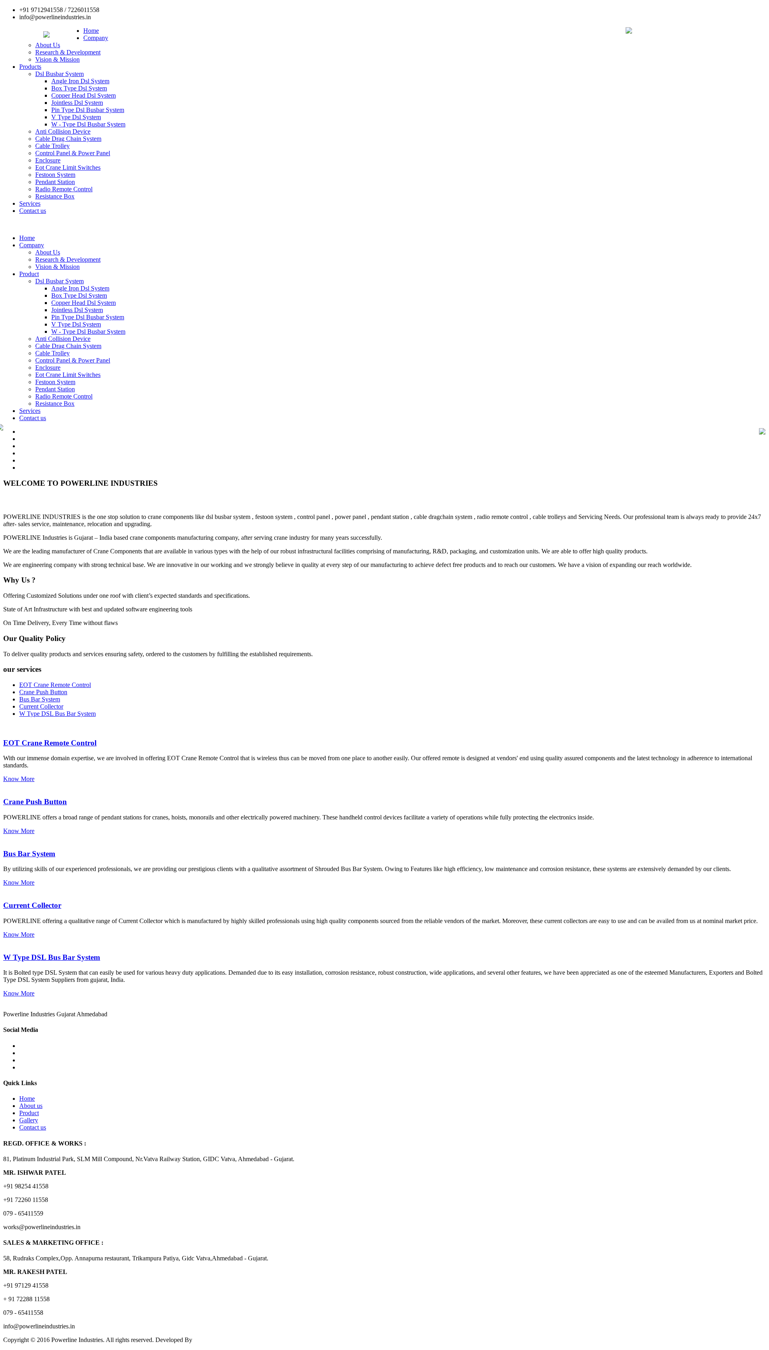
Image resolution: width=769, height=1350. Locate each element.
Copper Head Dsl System (83, 95)
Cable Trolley (52, 145)
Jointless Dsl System (77, 102)
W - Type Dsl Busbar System (88, 124)
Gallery (28, 1120)
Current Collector (32, 905)
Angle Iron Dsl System (80, 81)
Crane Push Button (35, 801)
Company (95, 37)
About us (30, 1105)
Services (29, 203)
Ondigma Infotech (217, 1339)
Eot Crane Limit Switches (68, 167)
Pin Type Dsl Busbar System (87, 109)
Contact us (32, 210)
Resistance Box (54, 196)
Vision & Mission (57, 59)
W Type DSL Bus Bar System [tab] (57, 713)
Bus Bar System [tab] (39, 699)
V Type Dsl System (76, 117)
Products (30, 66)
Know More (18, 778)
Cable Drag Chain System (68, 138)
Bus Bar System (29, 853)
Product (29, 273)
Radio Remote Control (64, 189)
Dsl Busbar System (59, 73)
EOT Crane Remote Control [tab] (55, 684)
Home (91, 30)
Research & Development (68, 52)
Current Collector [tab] (41, 706)
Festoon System (55, 174)
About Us (47, 45)
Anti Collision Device (63, 131)
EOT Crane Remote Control (50, 743)
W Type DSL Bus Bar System (51, 957)
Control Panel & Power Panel (72, 153)
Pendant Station (55, 181)
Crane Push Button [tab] (43, 692)
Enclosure (47, 160)
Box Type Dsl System (79, 88)
